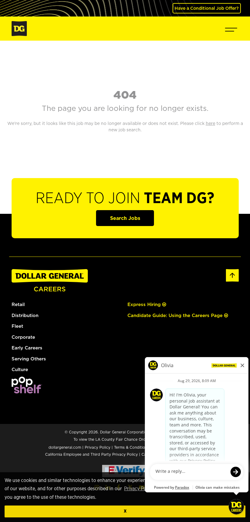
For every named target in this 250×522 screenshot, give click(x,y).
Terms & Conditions (131, 447)
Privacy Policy (139, 488)
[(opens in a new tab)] (27, 384)
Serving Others (29, 358)
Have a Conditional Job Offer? (207, 8)
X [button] (125, 511)
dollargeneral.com (64, 447)
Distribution (25, 315)
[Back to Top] (232, 274)
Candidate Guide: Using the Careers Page (175, 315)
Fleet (17, 326)
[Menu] (231, 29)
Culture (20, 369)
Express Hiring (144, 304)
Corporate (23, 337)
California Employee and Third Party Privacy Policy (92, 454)
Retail (18, 304)
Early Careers (27, 347)
